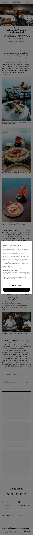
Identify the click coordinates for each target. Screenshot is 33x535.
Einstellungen (16, 285)
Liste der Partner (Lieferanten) (10, 280)
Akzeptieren (16, 289)
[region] (16, 267)
